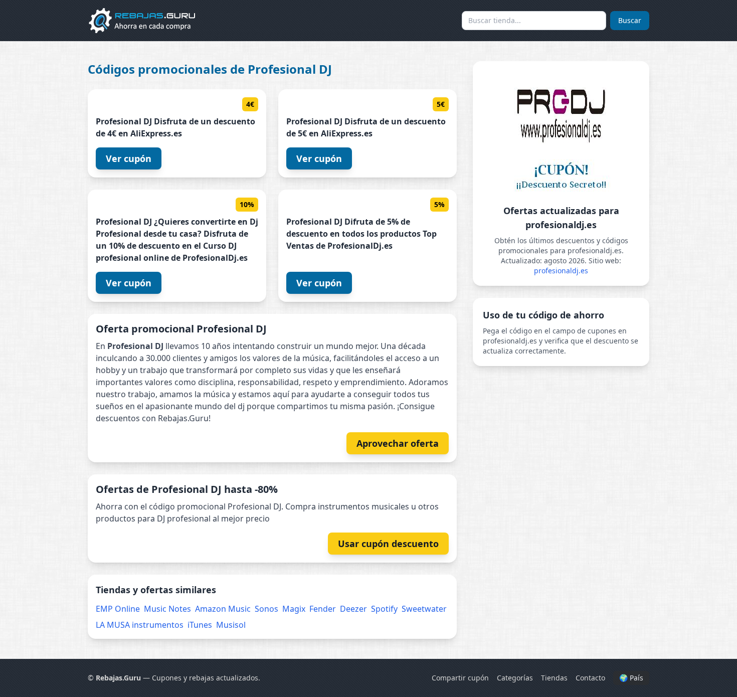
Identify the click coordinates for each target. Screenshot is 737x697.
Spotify (384, 608)
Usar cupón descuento (388, 544)
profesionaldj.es (561, 270)
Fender (322, 608)
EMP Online (118, 608)
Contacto (590, 677)
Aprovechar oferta (397, 443)
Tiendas (554, 677)
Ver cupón (128, 158)
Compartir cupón (460, 677)
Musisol (231, 624)
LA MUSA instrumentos (139, 624)
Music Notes (167, 608)
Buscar (629, 20)
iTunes (200, 624)
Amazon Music (223, 608)
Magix (293, 608)
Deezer (353, 608)
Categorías (515, 677)
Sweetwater (424, 608)
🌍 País (631, 677)
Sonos (266, 608)
